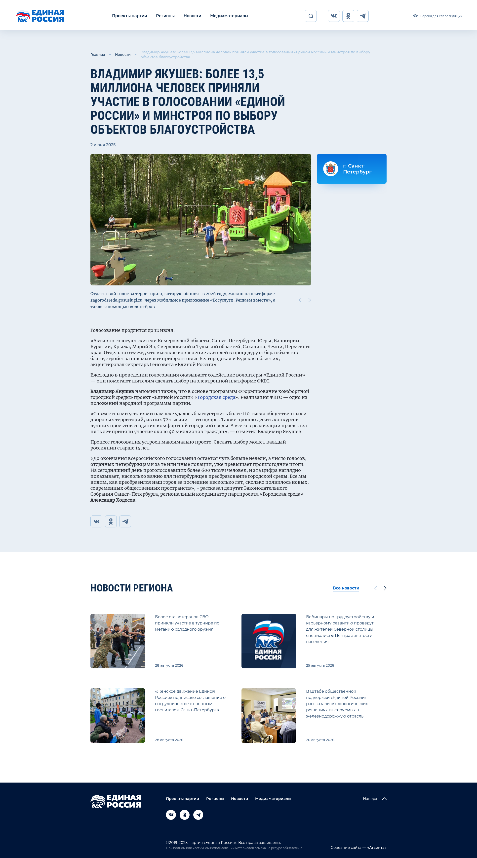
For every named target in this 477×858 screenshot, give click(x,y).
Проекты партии (129, 15)
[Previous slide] (300, 300)
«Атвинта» (376, 847)
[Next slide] (310, 300)
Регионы (165, 15)
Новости (192, 15)
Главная (97, 54)
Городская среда (216, 397)
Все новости (346, 588)
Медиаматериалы (229, 15)
